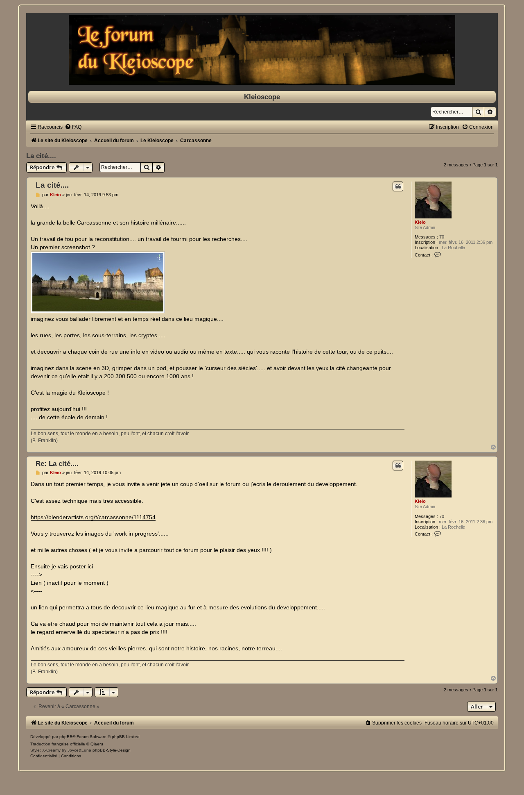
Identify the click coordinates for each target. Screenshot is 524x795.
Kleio (420, 222)
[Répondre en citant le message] (398, 186)
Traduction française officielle (57, 744)
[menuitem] (73, 127)
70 (441, 236)
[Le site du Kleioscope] (262, 50)
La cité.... (41, 155)
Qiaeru (96, 744)
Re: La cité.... (57, 463)
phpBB (65, 736)
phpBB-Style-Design (112, 750)
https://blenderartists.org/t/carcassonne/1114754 (93, 517)
